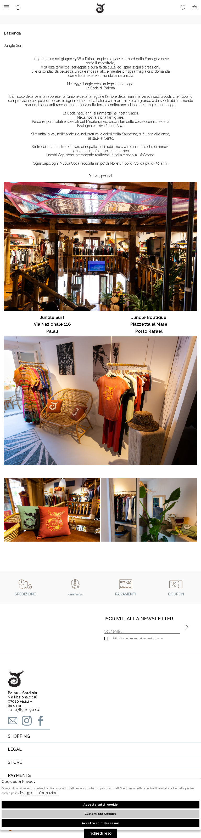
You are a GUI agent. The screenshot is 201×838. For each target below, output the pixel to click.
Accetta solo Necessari (100, 823)
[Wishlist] (182, 7)
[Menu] (6, 7)
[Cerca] (18, 7)
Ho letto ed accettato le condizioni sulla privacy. (136, 638)
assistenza (75, 594)
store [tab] (15, 762)
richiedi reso (100, 833)
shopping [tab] (19, 736)
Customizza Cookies (100, 814)
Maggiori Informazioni (39, 792)
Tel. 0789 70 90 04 (24, 710)
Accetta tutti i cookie (100, 804)
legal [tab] (15, 749)
